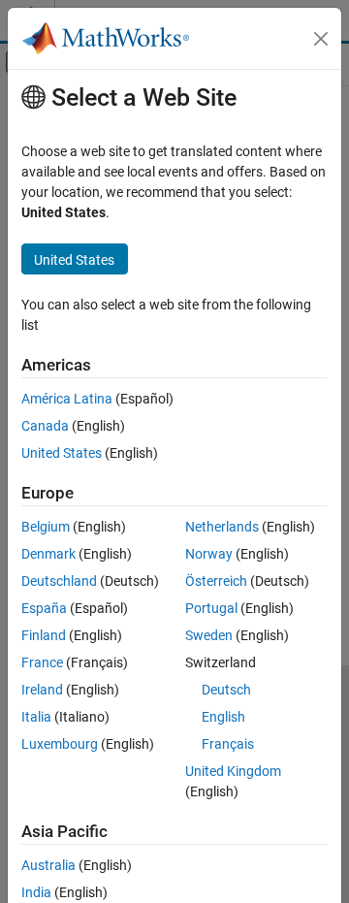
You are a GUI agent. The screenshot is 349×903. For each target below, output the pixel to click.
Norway (209, 554)
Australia (48, 865)
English (223, 717)
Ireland (42, 689)
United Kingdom (233, 771)
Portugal (211, 608)
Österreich (216, 581)
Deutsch (226, 689)
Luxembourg (59, 744)
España (44, 608)
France (42, 662)
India (36, 892)
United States (61, 453)
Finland (43, 635)
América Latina (66, 398)
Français (228, 744)
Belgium (45, 526)
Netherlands (222, 526)
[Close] (320, 38)
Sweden (209, 635)
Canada (45, 426)
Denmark (48, 554)
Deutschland (59, 581)
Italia (36, 717)
